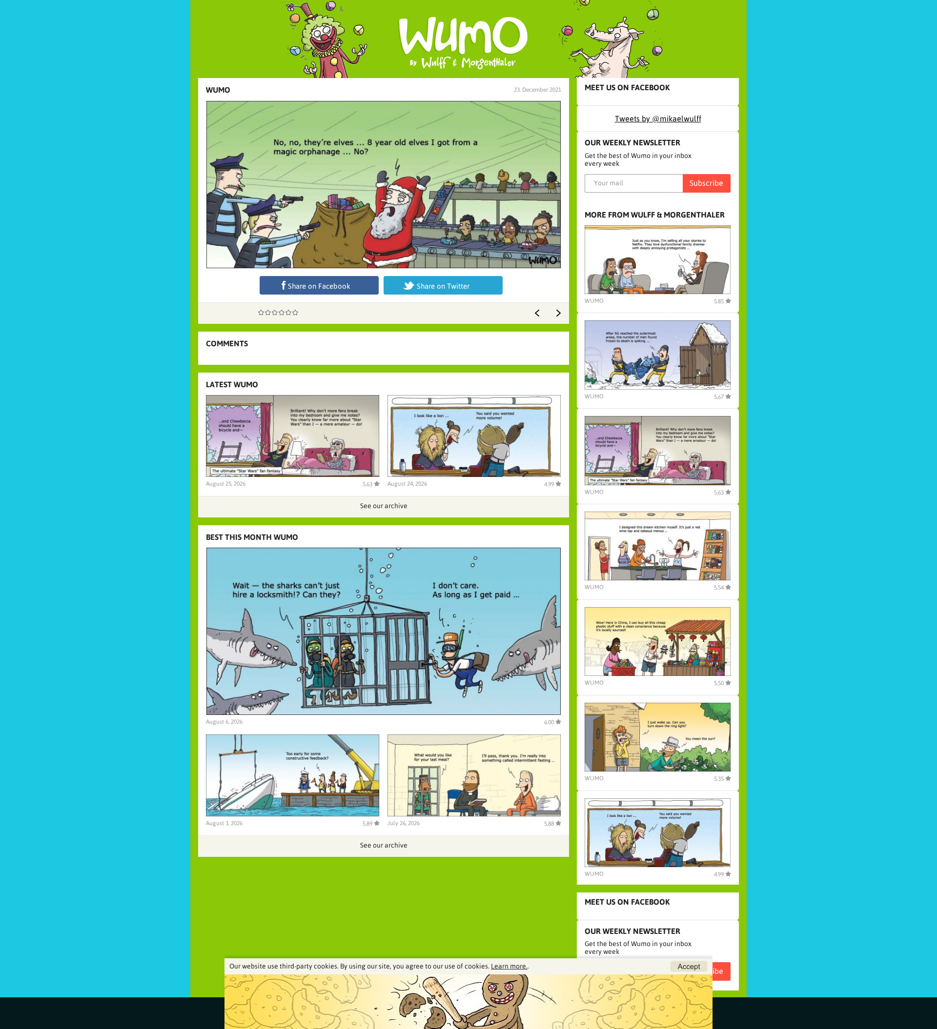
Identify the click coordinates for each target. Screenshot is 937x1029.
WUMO (218, 89)
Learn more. (509, 966)
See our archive (383, 506)
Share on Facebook (319, 286)
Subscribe (706, 182)
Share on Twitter (443, 286)
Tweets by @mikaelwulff (658, 118)
